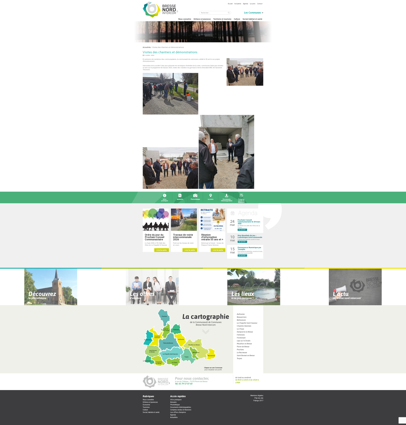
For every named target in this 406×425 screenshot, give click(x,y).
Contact (260, 4)
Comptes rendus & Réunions (180, 410)
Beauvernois (241, 317)
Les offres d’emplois (178, 412)
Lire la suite (161, 250)
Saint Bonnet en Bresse (246, 355)
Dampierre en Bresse (245, 332)
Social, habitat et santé (252, 19)
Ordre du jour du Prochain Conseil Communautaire (154, 237)
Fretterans (241, 335)
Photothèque (175, 405)
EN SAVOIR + (242, 229)
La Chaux (240, 329)
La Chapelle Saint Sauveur (247, 323)
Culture (237, 19)
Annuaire (173, 402)
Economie (146, 405)
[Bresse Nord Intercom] (160, 9)
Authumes (241, 314)
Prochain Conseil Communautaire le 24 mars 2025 (249, 222)
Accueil (230, 4)
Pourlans (240, 349)
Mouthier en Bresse (244, 344)
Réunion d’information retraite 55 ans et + (212, 237)
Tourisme (146, 407)
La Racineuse (242, 352)
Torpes (239, 358)
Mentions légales (256, 395)
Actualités (237, 4)
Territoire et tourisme (222, 19)
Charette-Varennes (244, 326)
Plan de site (258, 398)
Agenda (245, 4)
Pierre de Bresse (243, 347)
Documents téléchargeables (180, 407)
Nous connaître (184, 19)
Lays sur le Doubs (243, 341)
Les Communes (252, 12)
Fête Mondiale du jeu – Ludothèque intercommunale (250, 236)
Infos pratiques (176, 400)
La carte (252, 4)
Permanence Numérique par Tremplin (249, 248)
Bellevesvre (241, 320)
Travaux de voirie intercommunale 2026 (183, 237)
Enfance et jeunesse (202, 19)
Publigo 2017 (258, 401)
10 (214, 39)
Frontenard (241, 338)
